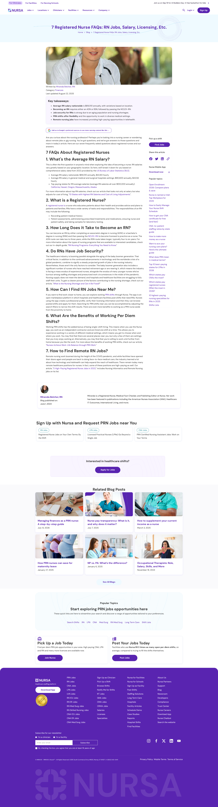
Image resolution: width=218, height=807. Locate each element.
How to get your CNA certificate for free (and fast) (158, 218)
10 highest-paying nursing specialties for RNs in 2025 (159, 298)
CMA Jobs (102, 702)
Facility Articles (134, 706)
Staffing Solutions (135, 694)
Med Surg (103, 622)
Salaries (100, 710)
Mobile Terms (160, 759)
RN (83, 622)
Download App (48, 690)
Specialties (102, 718)
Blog (88, 32)
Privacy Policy (146, 759)
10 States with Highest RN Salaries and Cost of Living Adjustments (99, 194)
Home (80, 32)
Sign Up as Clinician (106, 677)
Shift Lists (146, 622)
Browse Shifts (103, 685)
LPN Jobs (71, 690)
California (55, 187)
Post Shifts (132, 690)
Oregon (71, 187)
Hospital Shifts (134, 722)
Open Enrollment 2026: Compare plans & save (159, 187)
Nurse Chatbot (164, 718)
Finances (59, 90)
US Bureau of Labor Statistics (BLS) (113, 170)
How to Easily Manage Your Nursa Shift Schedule (159, 208)
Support (161, 685)
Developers (163, 698)
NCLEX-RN (93, 236)
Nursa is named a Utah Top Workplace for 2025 (159, 198)
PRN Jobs (71, 677)
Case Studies (133, 714)
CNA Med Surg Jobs (76, 722)
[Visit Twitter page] (164, 741)
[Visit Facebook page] (156, 741)
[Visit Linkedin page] (171, 741)
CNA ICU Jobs (73, 714)
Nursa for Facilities (135, 677)
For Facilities (31, 3)
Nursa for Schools (135, 681)
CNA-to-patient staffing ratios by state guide (159, 229)
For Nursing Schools (50, 3)
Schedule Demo (134, 710)
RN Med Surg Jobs (75, 706)
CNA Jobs (71, 685)
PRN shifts (110, 294)
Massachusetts (82, 187)
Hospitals (131, 702)
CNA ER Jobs (73, 718)
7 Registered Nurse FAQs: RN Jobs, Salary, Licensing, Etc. (116, 32)
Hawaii (64, 187)
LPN (88, 622)
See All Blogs (109, 582)
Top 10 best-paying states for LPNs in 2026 (158, 267)
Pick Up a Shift (103, 681)
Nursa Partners (164, 681)
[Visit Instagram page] (148, 741)
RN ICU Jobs (72, 698)
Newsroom (162, 694)
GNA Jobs (101, 698)
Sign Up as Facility (135, 685)
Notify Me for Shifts (106, 690)
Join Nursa (50, 657)
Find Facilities (133, 726)
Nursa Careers (164, 710)
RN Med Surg (116, 622)
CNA (95, 622)
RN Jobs (70, 681)
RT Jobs (100, 694)
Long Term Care (132, 622)
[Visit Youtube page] (179, 741)
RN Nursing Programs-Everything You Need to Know (92, 245)
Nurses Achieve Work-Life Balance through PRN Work (71, 345)
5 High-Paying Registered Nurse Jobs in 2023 (74, 368)
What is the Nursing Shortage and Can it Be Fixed (76, 283)
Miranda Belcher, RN (65, 86)
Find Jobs (159, 144)
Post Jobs (125, 657)
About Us (162, 677)
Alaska (93, 187)
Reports (131, 718)
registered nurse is (56, 205)
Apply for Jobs (108, 469)
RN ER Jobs (72, 702)
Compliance (163, 702)
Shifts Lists (154, 305)
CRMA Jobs (102, 706)
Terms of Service (175, 759)
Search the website (166, 722)
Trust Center (163, 706)
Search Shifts (73, 622)
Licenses (101, 714)
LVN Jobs (71, 694)
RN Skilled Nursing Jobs (78, 710)
